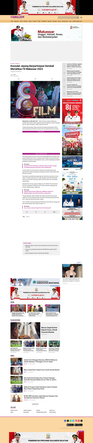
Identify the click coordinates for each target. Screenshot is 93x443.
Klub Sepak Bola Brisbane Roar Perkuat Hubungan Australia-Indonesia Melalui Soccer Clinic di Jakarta (15, 351)
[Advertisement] (46, 51)
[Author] (11, 75)
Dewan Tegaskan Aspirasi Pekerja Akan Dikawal (37, 253)
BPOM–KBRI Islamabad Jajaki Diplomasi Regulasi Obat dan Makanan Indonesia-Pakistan (41, 397)
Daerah (27, 216)
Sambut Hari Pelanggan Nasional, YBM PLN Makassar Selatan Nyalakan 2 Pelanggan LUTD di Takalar (40, 361)
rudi (14, 74)
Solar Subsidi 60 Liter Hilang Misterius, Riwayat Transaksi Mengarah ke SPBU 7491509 (52, 315)
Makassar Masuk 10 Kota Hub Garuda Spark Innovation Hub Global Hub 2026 (41, 246)
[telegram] (73, 421)
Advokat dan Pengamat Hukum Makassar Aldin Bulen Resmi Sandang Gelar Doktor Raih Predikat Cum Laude (54, 351)
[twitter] (68, 421)
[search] (77, 17)
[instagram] (76, 421)
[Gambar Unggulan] (35, 99)
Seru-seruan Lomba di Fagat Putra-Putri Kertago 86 (37, 208)
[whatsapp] (71, 421)
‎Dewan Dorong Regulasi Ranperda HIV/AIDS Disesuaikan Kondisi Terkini (41, 250)
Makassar (17, 63)
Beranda (12, 63)
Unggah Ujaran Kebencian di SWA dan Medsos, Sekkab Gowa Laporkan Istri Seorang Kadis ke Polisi (18, 315)
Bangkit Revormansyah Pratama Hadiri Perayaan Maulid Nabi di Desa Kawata (41, 350)
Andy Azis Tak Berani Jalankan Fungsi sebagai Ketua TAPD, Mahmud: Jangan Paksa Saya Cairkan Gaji (74, 66)
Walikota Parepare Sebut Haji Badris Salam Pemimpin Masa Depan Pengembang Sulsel (28, 350)
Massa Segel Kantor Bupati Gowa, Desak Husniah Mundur (49, 330)
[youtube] (79, 421)
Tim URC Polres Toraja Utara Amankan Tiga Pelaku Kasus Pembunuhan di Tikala (34, 315)
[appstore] (70, 425)
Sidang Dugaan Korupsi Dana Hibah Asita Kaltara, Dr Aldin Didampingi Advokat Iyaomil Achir (74, 79)
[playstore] (78, 425)
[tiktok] (81, 421)
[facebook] (65, 421)
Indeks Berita (35, 404)
